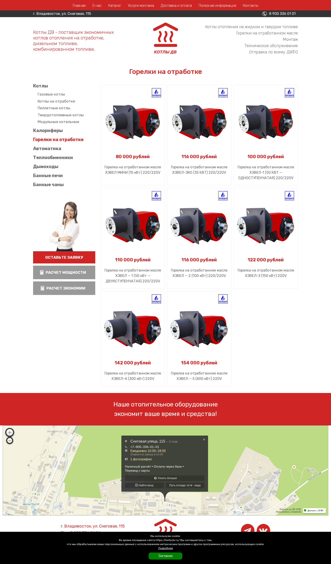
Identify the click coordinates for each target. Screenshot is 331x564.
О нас (97, 5)
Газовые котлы (51, 94)
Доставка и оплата (176, 5)
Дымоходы (45, 166)
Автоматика (47, 148)
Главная (79, 5)
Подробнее (165, 548)
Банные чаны (48, 184)
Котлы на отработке (56, 101)
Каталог (114, 5)
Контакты (250, 5)
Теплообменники (53, 157)
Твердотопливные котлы (61, 115)
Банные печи (48, 175)
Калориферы (48, 130)
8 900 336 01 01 (282, 13)
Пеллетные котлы (54, 108)
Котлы (40, 86)
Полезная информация (217, 5)
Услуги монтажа (141, 5)
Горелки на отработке (58, 139)
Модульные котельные (58, 121)
